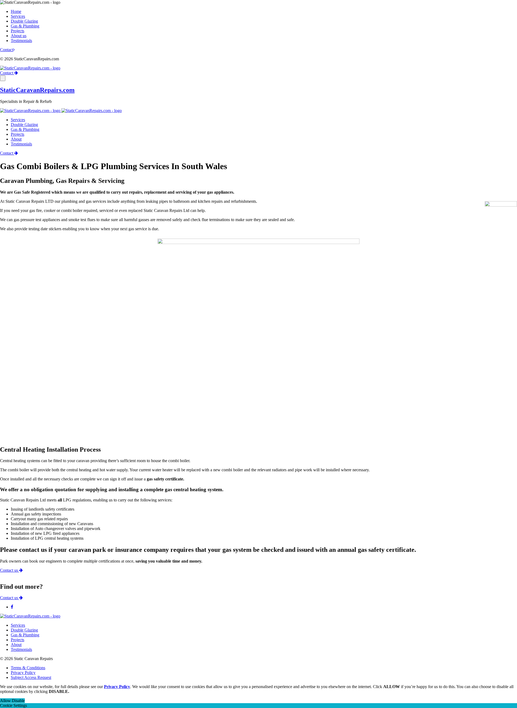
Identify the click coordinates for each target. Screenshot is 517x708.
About (16, 139)
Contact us (9, 570)
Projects (17, 31)
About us (18, 35)
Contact (6, 49)
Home (16, 11)
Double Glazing (24, 21)
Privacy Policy (23, 672)
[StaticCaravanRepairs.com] (30, 68)
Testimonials (21, 40)
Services (18, 16)
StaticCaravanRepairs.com (37, 89)
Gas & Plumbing (25, 26)
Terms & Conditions (28, 667)
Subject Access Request (31, 677)
